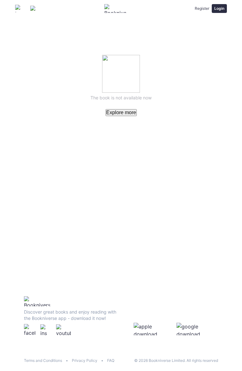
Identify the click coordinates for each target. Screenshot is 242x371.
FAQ (110, 360)
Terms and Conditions (43, 360)
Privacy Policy (84, 360)
